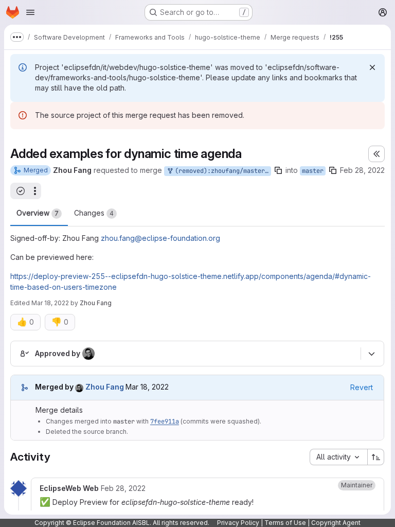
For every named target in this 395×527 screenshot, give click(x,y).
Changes (94, 212)
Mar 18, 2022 (50, 303)
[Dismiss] (372, 67)
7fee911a (164, 421)
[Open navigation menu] (30, 12)
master (313, 171)
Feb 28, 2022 (362, 170)
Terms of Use (285, 522)
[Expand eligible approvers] (371, 353)
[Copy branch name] (278, 170)
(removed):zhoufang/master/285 (221, 171)
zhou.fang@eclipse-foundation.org (160, 238)
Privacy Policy (238, 522)
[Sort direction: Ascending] (376, 457)
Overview (37, 212)
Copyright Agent (336, 522)
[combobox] (338, 457)
